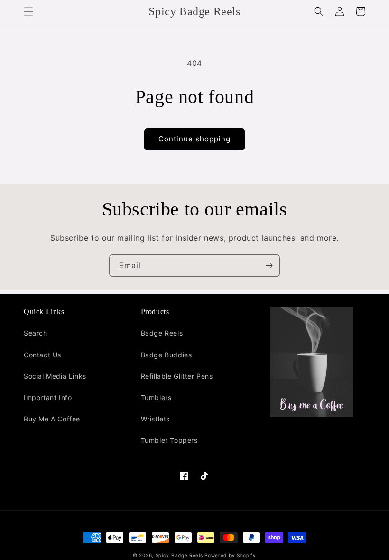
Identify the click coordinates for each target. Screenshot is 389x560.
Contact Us (42, 355)
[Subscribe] (269, 265)
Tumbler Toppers (169, 440)
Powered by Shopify (230, 555)
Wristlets (155, 419)
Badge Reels (162, 333)
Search (35, 333)
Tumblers (156, 397)
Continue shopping (194, 138)
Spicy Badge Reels (179, 555)
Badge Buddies (166, 355)
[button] (28, 11)
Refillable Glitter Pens (177, 376)
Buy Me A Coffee (52, 419)
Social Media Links (55, 376)
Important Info (48, 397)
